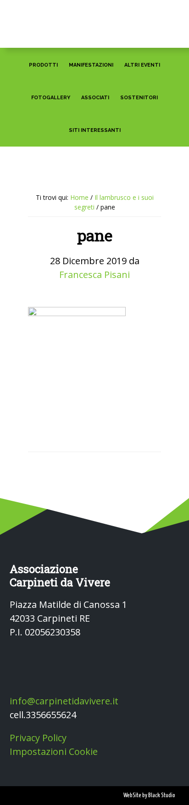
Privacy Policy (38, 737)
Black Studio (161, 796)
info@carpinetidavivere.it (64, 701)
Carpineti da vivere (94, 19)
